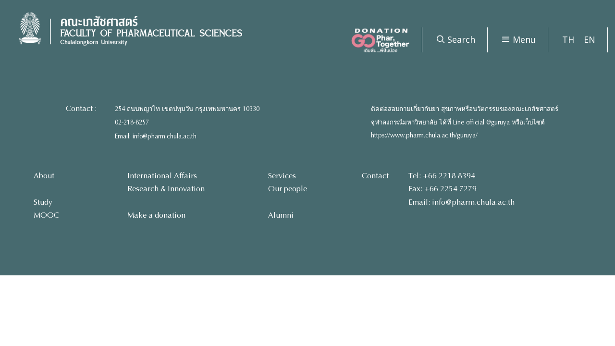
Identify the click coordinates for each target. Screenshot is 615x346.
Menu (523, 39)
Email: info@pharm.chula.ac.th (156, 136)
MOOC (46, 215)
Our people (287, 188)
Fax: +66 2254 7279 (442, 188)
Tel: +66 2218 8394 (441, 175)
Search (460, 39)
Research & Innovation (166, 188)
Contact (375, 175)
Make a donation (156, 215)
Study (43, 202)
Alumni (281, 215)
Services (282, 175)
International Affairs (162, 175)
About (44, 175)
